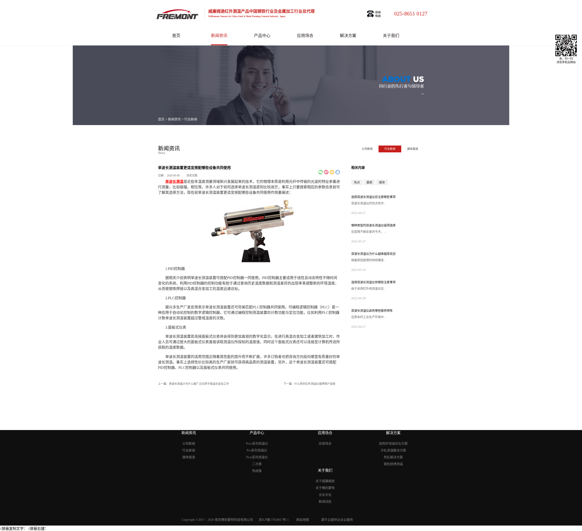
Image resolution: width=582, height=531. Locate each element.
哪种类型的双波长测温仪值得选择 (373, 225)
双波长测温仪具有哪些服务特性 (372, 310)
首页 (176, 35)
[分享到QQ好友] (337, 172)
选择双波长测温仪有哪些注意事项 (373, 282)
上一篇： (193, 383)
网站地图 (301, 519)
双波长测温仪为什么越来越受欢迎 (373, 253)
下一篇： (309, 383)
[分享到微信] (320, 172)
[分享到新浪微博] (326, 172)
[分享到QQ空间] (332, 172)
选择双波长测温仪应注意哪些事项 (373, 196)
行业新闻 (190, 119)
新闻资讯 (174, 119)
